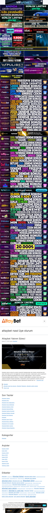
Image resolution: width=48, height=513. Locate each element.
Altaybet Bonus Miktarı (7, 421)
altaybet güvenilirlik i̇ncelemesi (7, 484)
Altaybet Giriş (5, 400)
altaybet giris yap (17, 481)
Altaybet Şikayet (13, 494)
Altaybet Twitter (28, 490)
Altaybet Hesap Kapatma (8, 428)
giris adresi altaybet (19, 496)
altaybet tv (5, 490)
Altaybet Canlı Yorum (7, 419)
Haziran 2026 (5, 448)
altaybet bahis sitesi (30, 476)
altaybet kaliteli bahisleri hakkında (7, 486)
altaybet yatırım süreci (32, 386)
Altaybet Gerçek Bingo (7, 409)
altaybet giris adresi (30, 478)
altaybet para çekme (9, 488)
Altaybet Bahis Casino (7, 425)
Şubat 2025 (5, 457)
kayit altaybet (31, 496)
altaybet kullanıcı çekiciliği (25, 486)
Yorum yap (6, 388)
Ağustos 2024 (5, 463)
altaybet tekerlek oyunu (29, 488)
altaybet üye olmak (5, 494)
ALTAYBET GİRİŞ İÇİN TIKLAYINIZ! (24, 48)
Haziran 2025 (5, 453)
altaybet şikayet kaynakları (32, 494)
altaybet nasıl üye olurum (10, 386)
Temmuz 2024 (5, 465)
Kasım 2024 (5, 461)
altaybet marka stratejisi (41, 486)
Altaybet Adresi (6, 398)
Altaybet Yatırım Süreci (13, 338)
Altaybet (6, 384)
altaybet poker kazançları (21, 488)
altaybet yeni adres (13, 492)
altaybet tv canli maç (16, 491)
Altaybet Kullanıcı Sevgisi (8, 413)
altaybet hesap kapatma (19, 484)
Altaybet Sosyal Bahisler (8, 404)
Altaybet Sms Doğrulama (8, 402)
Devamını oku (40, 380)
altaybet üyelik (40, 492)
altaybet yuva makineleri (31, 492)
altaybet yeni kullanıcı (23, 492)
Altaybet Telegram (21, 386)
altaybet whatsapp (5, 492)
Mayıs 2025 (5, 455)
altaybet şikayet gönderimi (22, 494)
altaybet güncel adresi (18, 483)
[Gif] (24, 133)
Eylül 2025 (4, 450)
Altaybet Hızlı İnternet (7, 415)
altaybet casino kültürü (5, 478)
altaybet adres (9, 476)
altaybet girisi (7, 481)
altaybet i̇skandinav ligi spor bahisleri (33, 484)
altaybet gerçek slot (21, 478)
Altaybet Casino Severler (8, 411)
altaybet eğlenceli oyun (13, 478)
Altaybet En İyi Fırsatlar (7, 423)
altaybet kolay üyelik (16, 486)
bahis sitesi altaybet (7, 496)
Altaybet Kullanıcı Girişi (7, 407)
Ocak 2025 (4, 459)
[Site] (24, 81)
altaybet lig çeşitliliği (33, 486)
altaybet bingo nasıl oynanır (40, 476)
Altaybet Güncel (6, 483)
